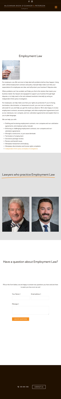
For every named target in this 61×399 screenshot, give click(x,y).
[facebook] (29, 1)
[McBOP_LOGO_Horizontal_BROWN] (24, 4)
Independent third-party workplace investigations (21, 149)
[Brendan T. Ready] (45, 198)
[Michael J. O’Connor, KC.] (15, 198)
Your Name (16, 294)
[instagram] (32, 1)
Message (15, 304)
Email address (36, 294)
